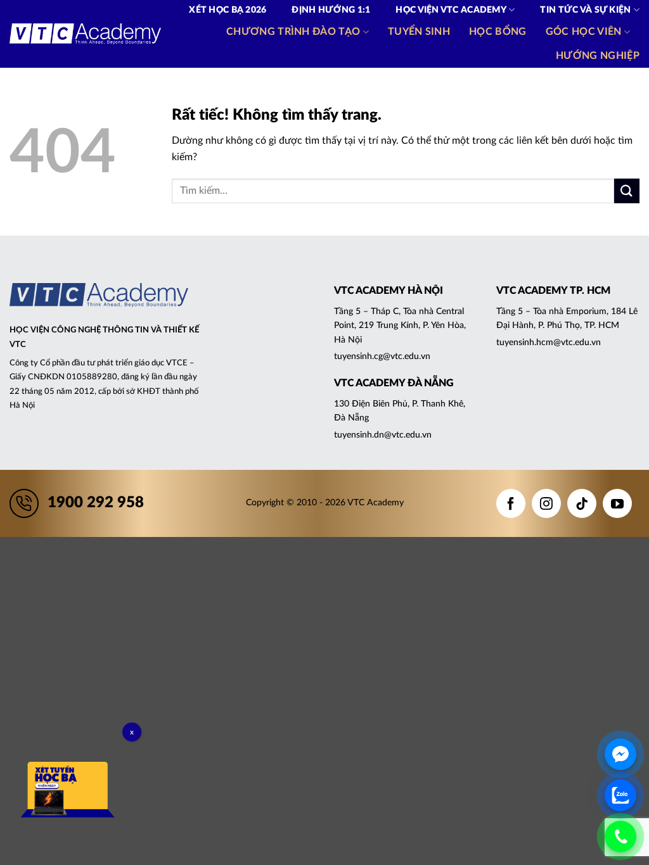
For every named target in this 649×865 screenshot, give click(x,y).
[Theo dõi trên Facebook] (510, 503)
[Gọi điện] (620, 836)
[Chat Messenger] (620, 754)
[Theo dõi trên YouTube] (617, 503)
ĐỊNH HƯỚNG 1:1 (331, 10)
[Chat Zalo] (620, 795)
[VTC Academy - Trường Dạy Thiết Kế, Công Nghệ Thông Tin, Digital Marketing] (85, 33)
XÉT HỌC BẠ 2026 (227, 10)
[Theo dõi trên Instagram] (546, 503)
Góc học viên (584, 32)
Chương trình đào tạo (293, 32)
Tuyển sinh (419, 32)
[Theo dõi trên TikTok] (581, 503)
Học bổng (498, 32)
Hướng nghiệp (597, 56)
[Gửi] (626, 191)
